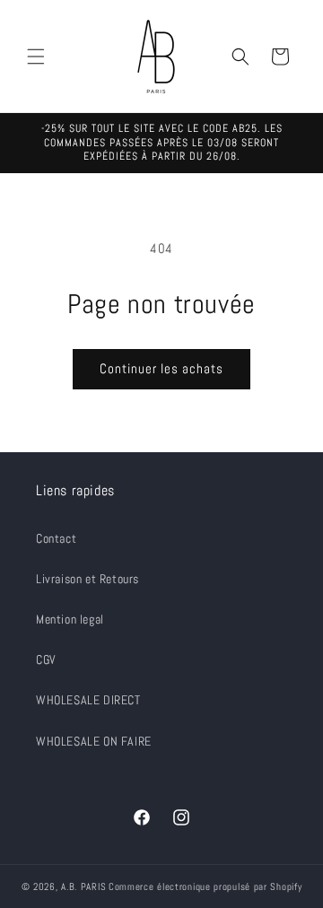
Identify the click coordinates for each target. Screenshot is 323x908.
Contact (56, 538)
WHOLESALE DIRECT (88, 700)
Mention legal (70, 619)
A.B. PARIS (83, 886)
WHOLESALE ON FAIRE (94, 741)
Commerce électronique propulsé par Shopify (205, 886)
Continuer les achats (161, 368)
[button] (36, 56)
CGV (46, 659)
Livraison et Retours (87, 579)
